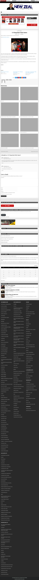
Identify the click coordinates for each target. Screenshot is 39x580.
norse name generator (4, 257)
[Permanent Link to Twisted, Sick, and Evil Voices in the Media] (3, 291)
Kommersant (28, 394)
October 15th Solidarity (29, 352)
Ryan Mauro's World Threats (5, 405)
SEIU (14, 394)
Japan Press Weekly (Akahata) (5, 488)
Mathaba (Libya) (28, 408)
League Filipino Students (5, 499)
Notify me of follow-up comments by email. (8, 192)
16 (3, 274)
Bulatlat (2, 457)
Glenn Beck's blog (3, 353)
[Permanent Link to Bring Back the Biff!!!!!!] (10, 140)
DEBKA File (3, 340)
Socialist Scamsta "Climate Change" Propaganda (8, 116)
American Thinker (4, 311)
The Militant (15, 403)
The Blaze (2, 414)
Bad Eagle (2, 321)
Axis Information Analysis (5, 317)
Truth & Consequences (4, 437)
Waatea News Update (29, 365)
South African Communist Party (31, 410)
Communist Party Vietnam (5, 475)
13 (24, 272)
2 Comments (21, 34)
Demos (15, 349)
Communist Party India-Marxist (6, 473)
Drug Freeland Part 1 (23, 132)
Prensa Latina (28, 377)
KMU (2, 494)
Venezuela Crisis (3, 443)
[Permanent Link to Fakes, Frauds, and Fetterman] (3, 287)
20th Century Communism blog (6, 304)
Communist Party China (4, 468)
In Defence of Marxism (4, 532)
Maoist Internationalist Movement (6, 546)
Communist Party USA (17, 314)
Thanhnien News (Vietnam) (5, 518)
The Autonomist (3, 412)
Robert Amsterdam (4, 401)
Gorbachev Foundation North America (19, 353)
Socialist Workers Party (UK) (30, 404)
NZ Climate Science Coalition (30, 313)
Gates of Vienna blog (4, 351)
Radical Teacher (16, 390)
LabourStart (3, 544)
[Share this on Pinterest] (19, 77)
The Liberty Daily (3, 418)
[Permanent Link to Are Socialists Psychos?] (29, 93)
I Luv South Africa (4, 357)
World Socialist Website (4, 574)
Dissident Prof (3, 344)
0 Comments (11, 286)
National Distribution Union (30, 344)
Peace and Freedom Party (17, 384)
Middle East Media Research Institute (7, 378)
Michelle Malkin (3, 376)
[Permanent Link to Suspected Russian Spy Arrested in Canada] (29, 109)
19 (19, 274)
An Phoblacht (28, 382)
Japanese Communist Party (5, 490)
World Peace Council (4, 570)
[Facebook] (33, 2)
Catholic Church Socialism (5, 240)
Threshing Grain (3, 433)
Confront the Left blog (4, 334)
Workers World (16, 413)
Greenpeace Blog (28, 333)
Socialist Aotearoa (29, 356)
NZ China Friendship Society (30, 346)
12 (19, 272)
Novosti (27, 400)
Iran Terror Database (4, 365)
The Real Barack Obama (4, 424)
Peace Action (16, 382)
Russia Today (28, 402)
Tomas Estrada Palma (4, 435)
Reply (2, 170)
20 (24, 274)
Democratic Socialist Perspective (6, 477)
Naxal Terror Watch (4, 380)
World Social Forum (4, 572)
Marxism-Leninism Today (5, 548)
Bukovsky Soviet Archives (5, 323)
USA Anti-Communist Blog (5, 439)
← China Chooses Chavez (4, 151)
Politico (2, 393)
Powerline (2, 395)
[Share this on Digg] (24, 77)
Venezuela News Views (4, 445)
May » (4, 280)
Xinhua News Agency (6, 37)
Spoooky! (2, 101)
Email (2, 189)
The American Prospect (17, 401)
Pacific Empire (28, 315)
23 (3, 276)
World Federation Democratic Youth (6, 566)
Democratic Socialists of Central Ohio (19, 347)
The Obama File (3, 420)
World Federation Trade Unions (6, 568)
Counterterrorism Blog (4, 336)
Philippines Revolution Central (6, 512)
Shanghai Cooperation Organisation (6, 516)
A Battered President (4, 242)
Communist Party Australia (5, 464)
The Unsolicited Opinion (5, 431)
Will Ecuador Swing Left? (5, 132)
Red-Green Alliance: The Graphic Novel (11, 294)
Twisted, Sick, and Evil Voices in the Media (7, 237)
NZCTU (27, 348)
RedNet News (3, 554)
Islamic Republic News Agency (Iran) (6, 486)
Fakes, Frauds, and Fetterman (5, 235)
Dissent (15, 351)
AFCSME (15, 304)
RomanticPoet (3, 403)
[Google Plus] (34, 2)
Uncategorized (20, 30)
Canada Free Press (4, 325)
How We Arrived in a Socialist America (10, 256)
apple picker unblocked (4, 259)
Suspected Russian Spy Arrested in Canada (26, 116)
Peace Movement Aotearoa (30, 354)
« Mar (2, 280)
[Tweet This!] (15, 77)
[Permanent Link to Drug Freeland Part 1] (29, 125)
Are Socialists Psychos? (23, 101)
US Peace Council (16, 411)
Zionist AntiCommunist (4, 450)
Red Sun (2, 550)
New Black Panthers (17, 375)
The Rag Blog (16, 409)
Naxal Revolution (3, 504)
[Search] (38, 2)
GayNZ (27, 327)
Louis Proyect (16, 367)
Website (2, 191)
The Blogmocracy (3, 416)
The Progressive (16, 407)
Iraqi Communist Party (4, 484)
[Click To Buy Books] (13, 24)
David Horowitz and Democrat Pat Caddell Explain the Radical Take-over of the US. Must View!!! (23, 257)
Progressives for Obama (17, 388)
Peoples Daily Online (4, 508)
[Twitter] (32, 2)
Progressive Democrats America (19, 386)
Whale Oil (27, 317)
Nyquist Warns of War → (35, 151)
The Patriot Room (3, 422)
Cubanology (3, 338)
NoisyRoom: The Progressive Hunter (7, 384)
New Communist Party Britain (30, 398)
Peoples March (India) (4, 510)
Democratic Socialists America (18, 316)
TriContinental (3, 562)
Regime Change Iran (4, 397)
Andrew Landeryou (4, 313)
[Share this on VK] (25, 77)
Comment (2, 177)
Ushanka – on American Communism (6, 441)
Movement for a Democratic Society (19, 371)
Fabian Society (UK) (29, 392)
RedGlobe (2, 552)
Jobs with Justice (16, 363)
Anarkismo (2, 527)
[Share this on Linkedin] (20, 77)
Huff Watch (2, 355)
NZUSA (27, 350)
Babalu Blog (3, 319)
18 (14, 274)
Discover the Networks (4, 342)
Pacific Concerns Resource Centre (6, 506)
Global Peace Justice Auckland (30, 329)
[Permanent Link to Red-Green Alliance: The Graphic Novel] (3, 296)
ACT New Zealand (29, 304)
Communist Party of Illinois (18, 312)
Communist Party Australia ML (5, 466)
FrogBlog (27, 325)
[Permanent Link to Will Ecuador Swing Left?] (10, 125)
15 (35, 272)
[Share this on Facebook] (17, 77)
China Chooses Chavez (5, 71)
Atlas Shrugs (3, 315)
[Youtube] (35, 2)
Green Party (28, 331)
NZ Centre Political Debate (30, 311)
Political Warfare (3, 391)
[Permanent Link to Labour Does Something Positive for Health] (29, 140)
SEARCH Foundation (4, 514)
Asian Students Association (5, 455)
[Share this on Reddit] (22, 77)
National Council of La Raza (18, 373)
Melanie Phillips (3, 374)
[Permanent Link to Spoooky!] (10, 93)
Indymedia (27, 337)
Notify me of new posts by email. (7, 194)
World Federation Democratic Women (7, 564)
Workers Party (28, 367)
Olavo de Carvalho (4, 386)
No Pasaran (3, 382)
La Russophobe (3, 372)
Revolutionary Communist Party (18, 392)
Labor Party (15, 365)
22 (35, 274)
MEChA (15, 369)
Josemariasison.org (4, 492)
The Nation (15, 405)
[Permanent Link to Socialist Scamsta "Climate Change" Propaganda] (10, 109)
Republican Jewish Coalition (5, 399)
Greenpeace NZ (28, 335)
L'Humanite (28, 396)
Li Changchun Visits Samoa (19, 32)
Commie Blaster (3, 332)
